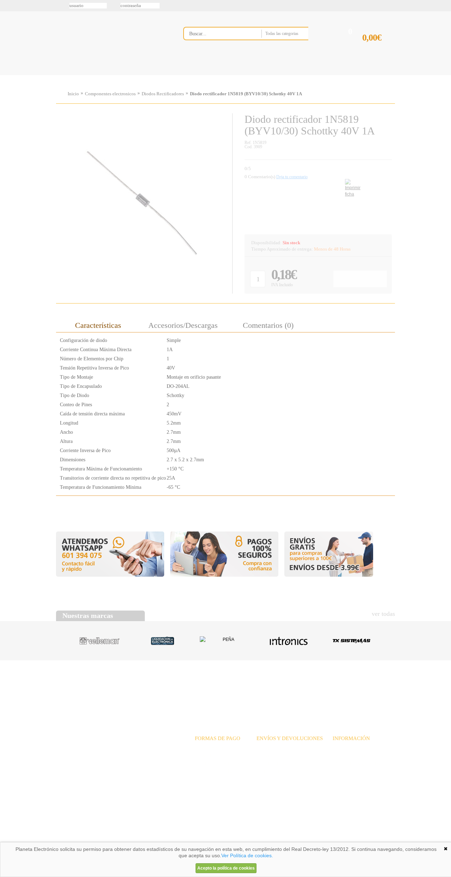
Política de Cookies (176, 839)
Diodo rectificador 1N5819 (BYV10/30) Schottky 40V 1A (246, 93)
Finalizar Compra (378, 48)
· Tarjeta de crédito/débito (221, 763)
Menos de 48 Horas (332, 249)
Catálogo (347, 687)
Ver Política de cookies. (247, 855)
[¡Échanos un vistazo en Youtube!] (8, 87)
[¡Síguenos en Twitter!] (8, 28)
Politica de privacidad (122, 839)
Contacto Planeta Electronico (370, 75)
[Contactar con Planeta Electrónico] (114, 756)
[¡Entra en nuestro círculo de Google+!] (8, 73)
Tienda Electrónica (69, 75)
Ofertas (281, 687)
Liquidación (313, 687)
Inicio (73, 93)
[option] (99, 641)
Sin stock (291, 242)
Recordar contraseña (225, 5)
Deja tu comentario (292, 176)
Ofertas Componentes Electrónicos (160, 75)
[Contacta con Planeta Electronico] (255, 48)
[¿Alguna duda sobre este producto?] (318, 207)
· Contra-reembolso (214, 771)
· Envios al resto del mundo (284, 763)
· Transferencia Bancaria (219, 748)
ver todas (383, 614)
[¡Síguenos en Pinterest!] (8, 58)
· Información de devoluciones (287, 771)
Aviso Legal (74, 839)
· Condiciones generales (356, 763)
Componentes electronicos (110, 93)
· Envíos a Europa (275, 755)
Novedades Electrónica (110, 75)
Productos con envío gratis (260, 75)
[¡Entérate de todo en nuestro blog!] (8, 102)
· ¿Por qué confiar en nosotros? (364, 755)
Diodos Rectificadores (163, 93)
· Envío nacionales (275, 748)
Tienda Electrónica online (112, 39)
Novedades (250, 687)
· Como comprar (349, 771)
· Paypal (203, 755)
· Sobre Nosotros (349, 748)
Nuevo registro (283, 5)
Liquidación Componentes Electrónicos (209, 75)
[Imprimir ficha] (350, 184)
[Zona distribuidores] (358, 8)
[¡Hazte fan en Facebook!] (8, 43)
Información (315, 75)
